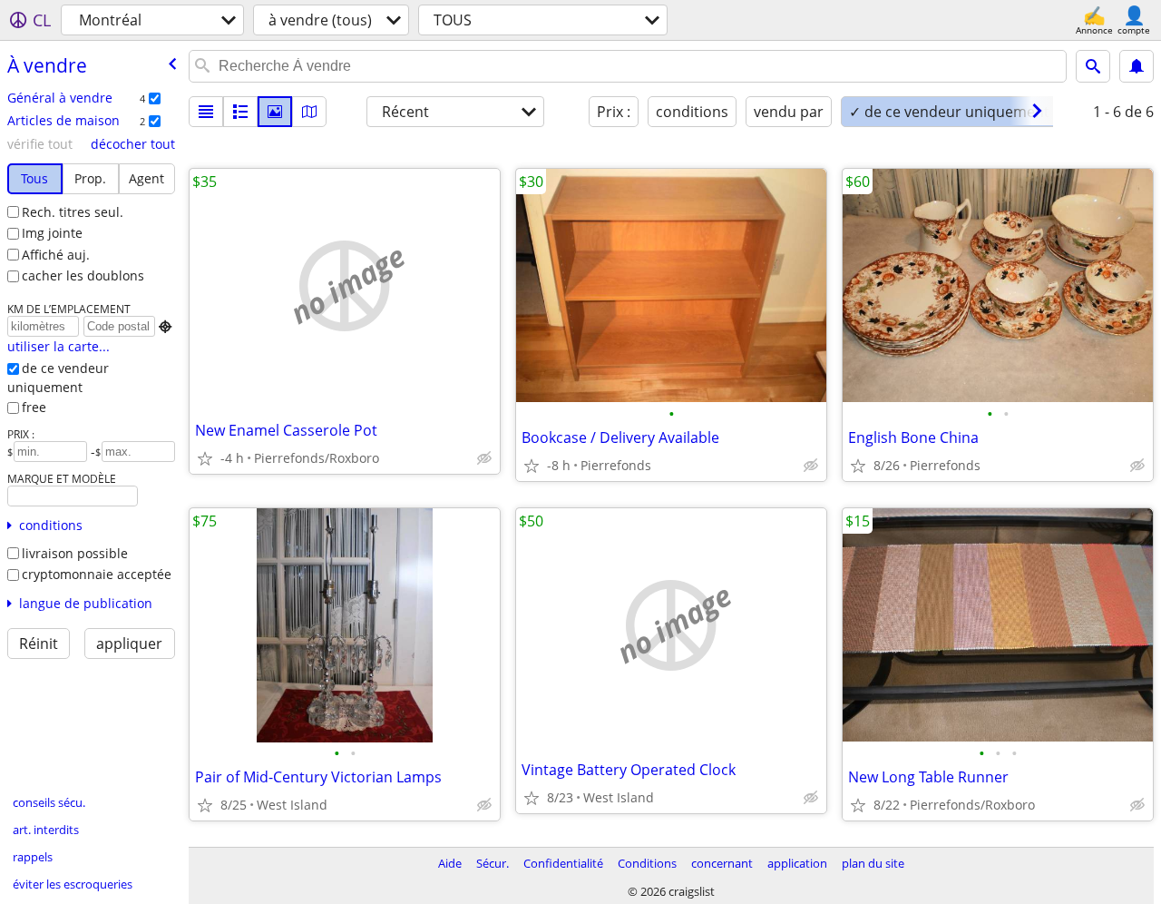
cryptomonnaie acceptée (96, 574)
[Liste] (206, 111)
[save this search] (1136, 66)
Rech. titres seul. (72, 212)
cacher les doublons (83, 275)
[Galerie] (275, 111)
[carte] (309, 111)
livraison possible (75, 553)
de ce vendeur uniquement (58, 377)
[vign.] (240, 111)
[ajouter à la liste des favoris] (205, 458)
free (34, 407)
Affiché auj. (56, 254)
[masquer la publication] (484, 458)
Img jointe (52, 232)
